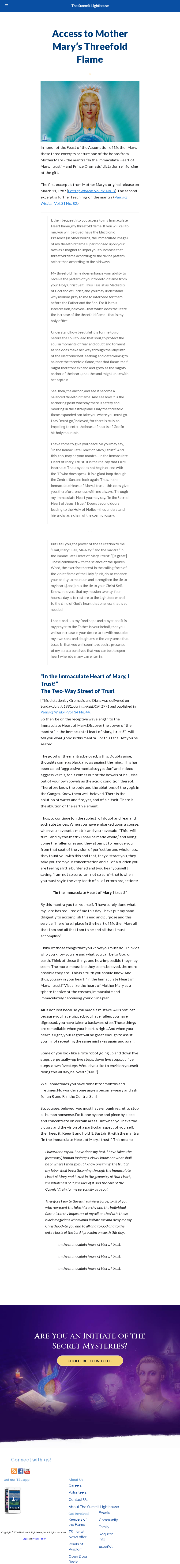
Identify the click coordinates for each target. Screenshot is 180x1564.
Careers (75, 1485)
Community (108, 1520)
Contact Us (78, 1500)
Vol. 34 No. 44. (65, 712)
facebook (20, 1471)
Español (105, 1546)
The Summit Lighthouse (90, 5)
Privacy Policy (39, 1538)
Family (104, 1527)
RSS (14, 1471)
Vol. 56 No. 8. (91, 190)
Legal (25, 1538)
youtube (27, 1471)
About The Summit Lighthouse (94, 1507)
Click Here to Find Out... (90, 1361)
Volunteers (77, 1492)
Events (104, 1513)
